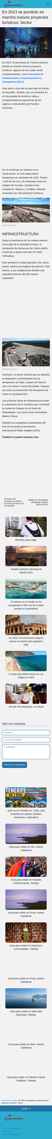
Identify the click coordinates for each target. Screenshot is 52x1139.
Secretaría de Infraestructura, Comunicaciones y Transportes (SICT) (22, 78)
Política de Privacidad (12, 1128)
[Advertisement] (26, 139)
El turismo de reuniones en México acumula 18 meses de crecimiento (14, 502)
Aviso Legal (7, 1131)
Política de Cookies (11, 1134)
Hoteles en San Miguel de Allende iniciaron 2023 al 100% (38, 502)
